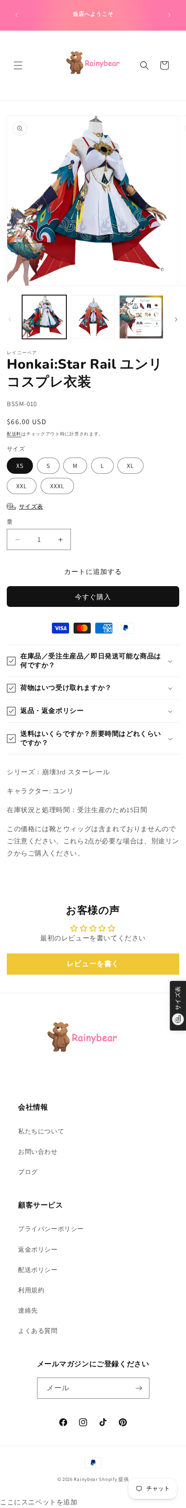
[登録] (139, 1388)
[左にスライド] (10, 319)
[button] (18, 65)
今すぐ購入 (93, 596)
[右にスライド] (176, 319)
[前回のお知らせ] (17, 15)
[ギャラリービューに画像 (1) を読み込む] (44, 317)
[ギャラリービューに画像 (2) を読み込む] (93, 317)
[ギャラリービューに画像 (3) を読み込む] (141, 317)
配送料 (14, 434)
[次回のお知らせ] (169, 15)
